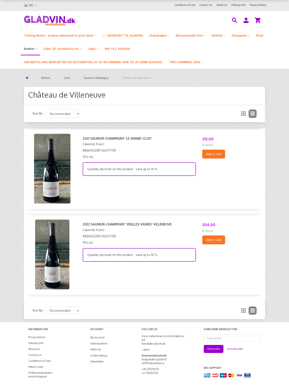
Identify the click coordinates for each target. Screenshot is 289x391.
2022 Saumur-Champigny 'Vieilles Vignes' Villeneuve (127, 224)
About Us (221, 5)
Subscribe (213, 348)
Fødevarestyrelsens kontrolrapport (40, 374)
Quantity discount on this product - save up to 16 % (122, 169)
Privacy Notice (258, 5)
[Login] (246, 20)
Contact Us (205, 5)
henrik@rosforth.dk (153, 343)
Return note (35, 366)
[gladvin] (67, 20)
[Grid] (243, 113)
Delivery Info (238, 5)
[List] (253, 113)
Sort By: (37, 113)
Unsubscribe (235, 348)
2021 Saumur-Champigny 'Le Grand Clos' (117, 138)
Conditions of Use (184, 5)
